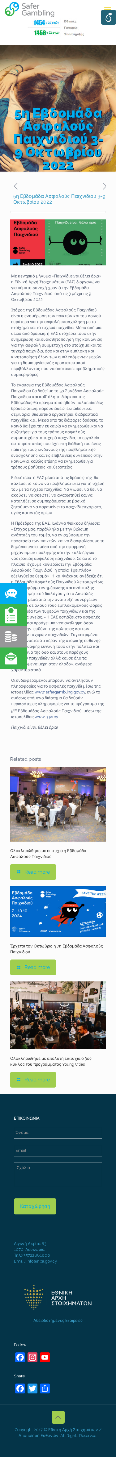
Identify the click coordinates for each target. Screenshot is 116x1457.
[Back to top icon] (58, 1417)
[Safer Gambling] (33, 9)
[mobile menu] (107, 9)
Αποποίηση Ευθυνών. (39, 1435)
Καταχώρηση (35, 1206)
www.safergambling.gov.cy (60, 692)
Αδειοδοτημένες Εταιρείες (58, 1320)
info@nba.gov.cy (42, 1261)
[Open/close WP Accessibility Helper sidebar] (108, 17)
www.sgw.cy (46, 716)
